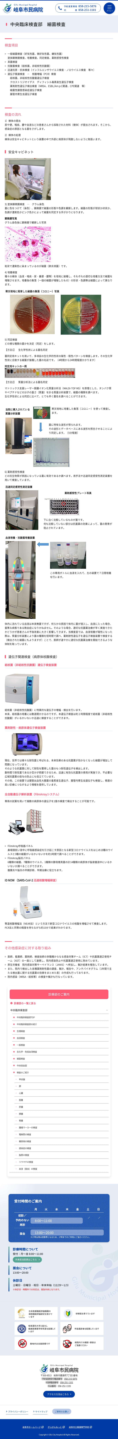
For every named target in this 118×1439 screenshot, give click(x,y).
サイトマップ (41, 1411)
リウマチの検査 (26, 1161)
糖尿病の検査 (25, 1141)
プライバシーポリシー (18, 1411)
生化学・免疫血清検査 (27, 1051)
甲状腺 (22, 1079)
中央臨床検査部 (18, 1010)
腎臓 (21, 1120)
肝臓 (21, 1106)
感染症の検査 (25, 1148)
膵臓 (21, 1113)
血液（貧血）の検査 (28, 1168)
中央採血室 (22, 1065)
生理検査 (21, 1031)
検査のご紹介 (23, 1072)
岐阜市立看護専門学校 (79, 1427)
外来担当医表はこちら (26, 1259)
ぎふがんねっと (55, 1427)
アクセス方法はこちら (58, 1394)
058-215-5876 (70, 1378)
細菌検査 (21, 1058)
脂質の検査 (24, 1154)
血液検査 (21, 1038)
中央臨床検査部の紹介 (27, 1024)
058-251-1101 (66, 1382)
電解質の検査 (25, 1134)
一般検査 (21, 1044)
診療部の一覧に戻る (25, 1003)
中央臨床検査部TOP (26, 1017)
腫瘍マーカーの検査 (28, 1127)
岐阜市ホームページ (32, 1427)
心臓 (21, 1093)
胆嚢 (21, 1099)
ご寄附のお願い (62, 1411)
